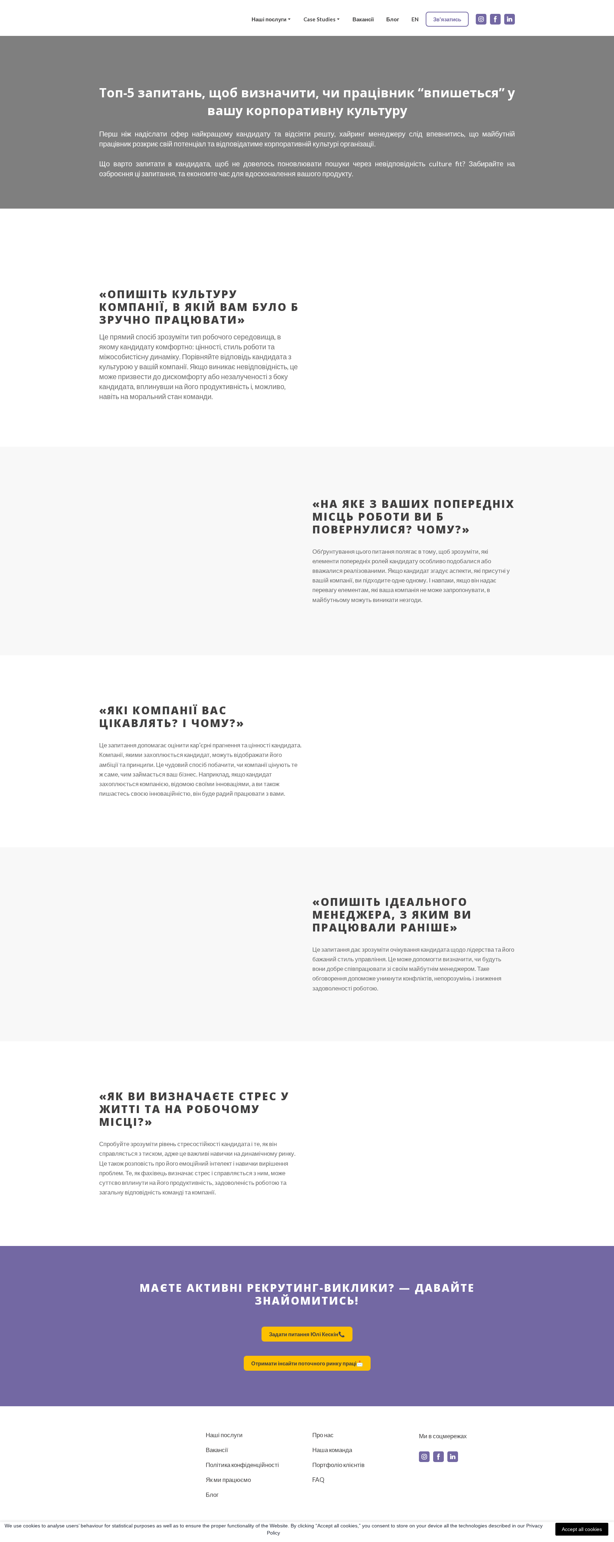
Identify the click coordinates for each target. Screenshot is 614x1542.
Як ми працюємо (228, 1479)
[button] (447, 19)
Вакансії (363, 19)
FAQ (318, 1479)
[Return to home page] (137, 1450)
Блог (392, 19)
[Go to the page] (120, 19)
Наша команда (332, 1450)
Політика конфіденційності (242, 1464)
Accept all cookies (582, 1529)
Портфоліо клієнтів (338, 1464)
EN (415, 19)
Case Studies (319, 19)
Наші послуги (269, 19)
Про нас (323, 1435)
